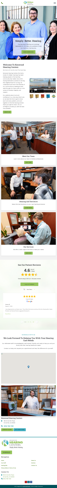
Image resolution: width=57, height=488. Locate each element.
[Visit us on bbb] (28, 482)
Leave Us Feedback (29, 284)
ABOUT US (7, 112)
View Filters (29, 289)
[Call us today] (2, 3)
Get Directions (19, 429)
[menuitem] (13, 460)
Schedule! (6, 452)
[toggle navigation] (55, 3)
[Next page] (37, 322)
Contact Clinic (7, 429)
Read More (8, 313)
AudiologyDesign (26, 486)
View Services (28, 52)
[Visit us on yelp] (26, 482)
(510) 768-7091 (7, 478)
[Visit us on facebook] (31, 482)
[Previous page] (22, 322)
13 (33, 322)
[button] (28, 367)
